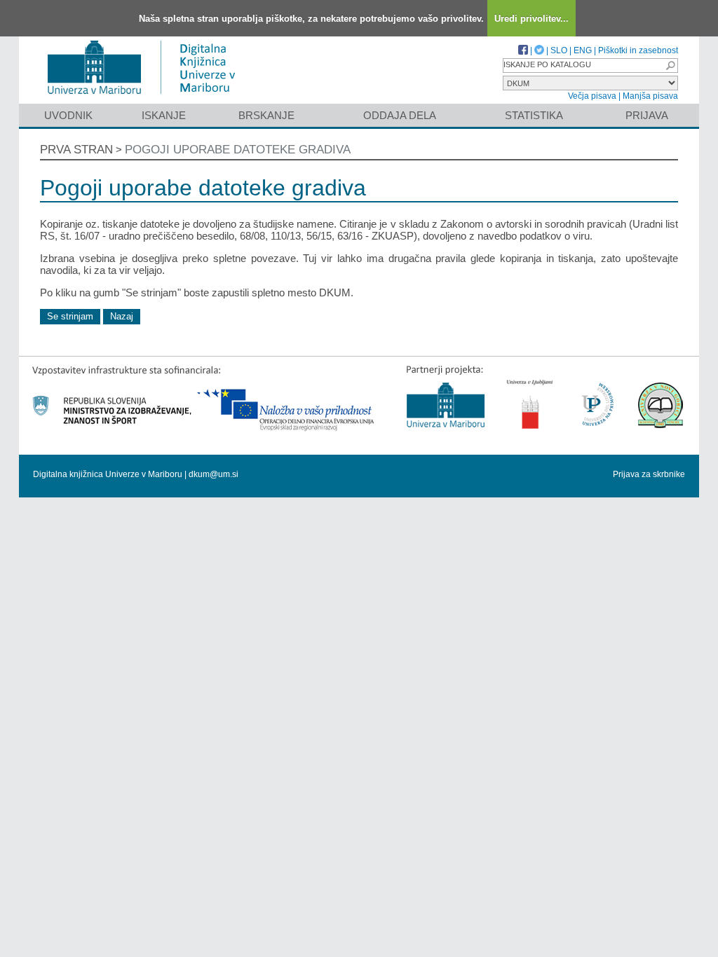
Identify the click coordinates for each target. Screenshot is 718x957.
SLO (558, 50)
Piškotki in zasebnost (638, 50)
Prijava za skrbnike (649, 474)
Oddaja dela (399, 115)
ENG (583, 50)
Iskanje (164, 115)
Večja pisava (592, 96)
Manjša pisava (650, 96)
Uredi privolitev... (531, 18)
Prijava (646, 115)
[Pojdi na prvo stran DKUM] (147, 97)
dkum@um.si (213, 474)
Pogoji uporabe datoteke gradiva (238, 149)
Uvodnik (68, 115)
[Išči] (670, 65)
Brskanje (266, 115)
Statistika (534, 115)
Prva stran (76, 149)
